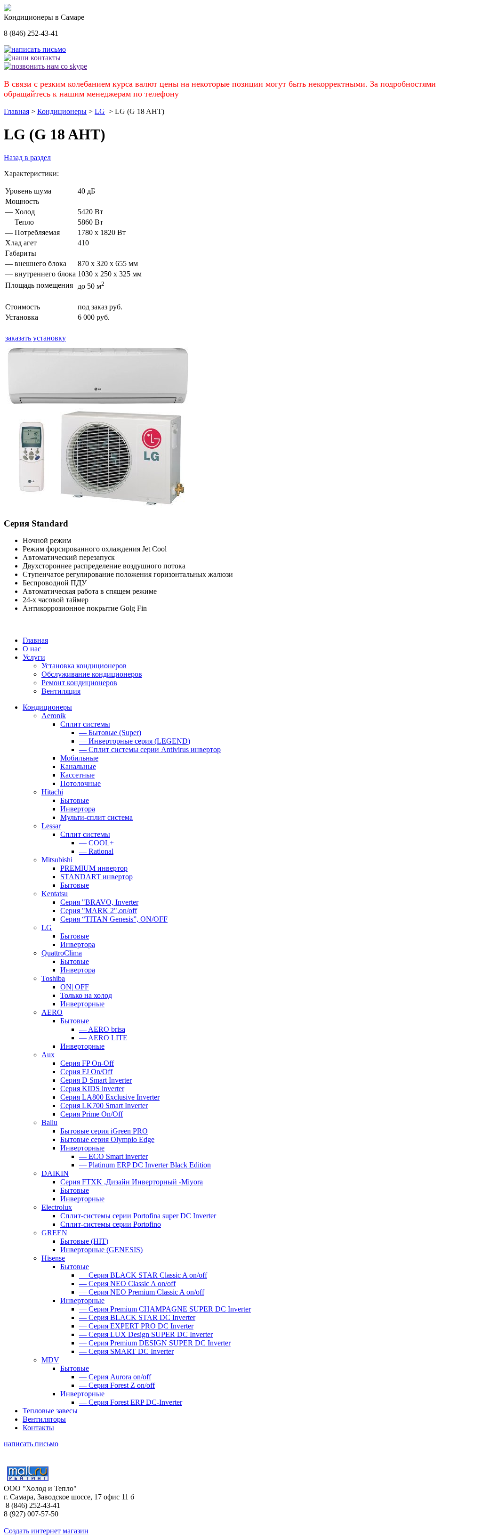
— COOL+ (96, 843)
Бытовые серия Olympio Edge (107, 1139)
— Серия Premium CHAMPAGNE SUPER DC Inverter (165, 1309)
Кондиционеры (62, 111)
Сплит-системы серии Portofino (110, 1224)
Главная (16, 111)
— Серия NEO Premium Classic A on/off (141, 1292)
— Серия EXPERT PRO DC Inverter (136, 1326)
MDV (50, 1360)
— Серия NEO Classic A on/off (127, 1284)
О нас (32, 649)
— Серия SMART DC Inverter (126, 1351)
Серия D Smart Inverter (96, 1080)
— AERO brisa (102, 1029)
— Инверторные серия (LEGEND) (134, 741)
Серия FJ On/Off (86, 1072)
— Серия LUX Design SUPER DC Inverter (146, 1334)
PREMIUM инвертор (94, 868)
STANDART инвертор (96, 877)
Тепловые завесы (50, 1411)
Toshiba (53, 978)
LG (100, 111)
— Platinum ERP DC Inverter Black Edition (145, 1165)
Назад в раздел (27, 158)
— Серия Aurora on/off (115, 1377)
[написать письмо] (35, 49)
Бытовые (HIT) (84, 1241)
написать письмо (31, 1444)
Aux (48, 1055)
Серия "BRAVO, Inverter (99, 902)
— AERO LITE (103, 1038)
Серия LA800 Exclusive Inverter (110, 1097)
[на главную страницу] (7, 9)
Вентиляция (60, 691)
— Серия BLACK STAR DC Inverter (137, 1317)
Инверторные (82, 1004)
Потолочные (80, 783)
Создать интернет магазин (46, 1531)
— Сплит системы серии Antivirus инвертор (150, 749)
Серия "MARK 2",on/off (98, 911)
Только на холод (86, 995)
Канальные (78, 766)
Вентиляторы (44, 1419)
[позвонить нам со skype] (45, 66)
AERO (52, 1012)
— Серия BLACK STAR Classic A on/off (143, 1275)
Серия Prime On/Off (91, 1114)
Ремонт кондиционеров (79, 683)
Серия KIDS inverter (92, 1089)
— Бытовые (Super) (110, 733)
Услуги (34, 657)
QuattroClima (61, 953)
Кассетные (77, 775)
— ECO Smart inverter (113, 1156)
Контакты (38, 1428)
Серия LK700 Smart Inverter (104, 1106)
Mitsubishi (56, 860)
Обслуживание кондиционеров (91, 674)
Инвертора (77, 809)
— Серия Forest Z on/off (117, 1385)
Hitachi (52, 792)
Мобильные (79, 758)
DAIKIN (55, 1173)
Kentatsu (54, 894)
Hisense (53, 1258)
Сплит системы (85, 724)
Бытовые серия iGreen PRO (104, 1131)
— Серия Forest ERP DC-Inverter (130, 1402)
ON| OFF (74, 987)
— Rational (96, 851)
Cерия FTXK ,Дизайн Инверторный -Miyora (131, 1182)
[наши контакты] (32, 58)
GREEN (54, 1233)
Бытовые (74, 800)
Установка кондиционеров (84, 666)
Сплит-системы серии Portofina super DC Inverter (138, 1216)
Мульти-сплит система (96, 817)
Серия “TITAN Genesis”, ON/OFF (114, 919)
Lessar (51, 826)
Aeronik (53, 716)
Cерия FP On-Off (87, 1063)
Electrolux (56, 1207)
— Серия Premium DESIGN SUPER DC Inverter (155, 1343)
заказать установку (35, 338)
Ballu (49, 1122)
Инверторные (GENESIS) (101, 1250)
